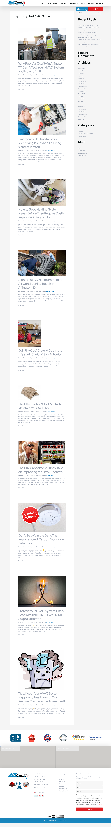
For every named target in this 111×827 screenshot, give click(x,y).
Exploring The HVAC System (38, 75)
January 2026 (81, 83)
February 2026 (82, 81)
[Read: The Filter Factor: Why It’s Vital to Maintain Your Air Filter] (29, 392)
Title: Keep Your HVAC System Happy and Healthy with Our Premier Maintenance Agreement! (41, 697)
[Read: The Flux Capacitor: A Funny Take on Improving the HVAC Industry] (42, 452)
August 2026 (81, 68)
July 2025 (80, 96)
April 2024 (81, 119)
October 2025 (82, 89)
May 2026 (80, 76)
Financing (91, 3)
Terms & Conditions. (86, 806)
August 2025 (81, 94)
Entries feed (81, 150)
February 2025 (82, 109)
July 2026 (80, 71)
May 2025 (80, 101)
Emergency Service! (97, 8)
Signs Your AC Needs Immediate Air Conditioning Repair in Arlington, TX (40, 284)
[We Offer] (78, 9)
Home (42, 3)
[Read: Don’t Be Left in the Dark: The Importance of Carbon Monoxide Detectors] (42, 517)
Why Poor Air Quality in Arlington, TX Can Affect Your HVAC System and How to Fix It (41, 67)
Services (63, 3)
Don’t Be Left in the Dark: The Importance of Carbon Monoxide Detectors (41, 539)
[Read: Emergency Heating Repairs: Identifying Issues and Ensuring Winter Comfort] (42, 119)
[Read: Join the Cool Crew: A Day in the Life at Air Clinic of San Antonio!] (29, 333)
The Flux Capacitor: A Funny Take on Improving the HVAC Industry (40, 470)
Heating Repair (82, 136)
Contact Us (99, 3)
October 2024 (82, 117)
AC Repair (80, 131)
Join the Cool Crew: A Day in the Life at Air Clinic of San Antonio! (40, 352)
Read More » (22, 89)
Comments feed (82, 153)
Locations (73, 3)
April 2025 (81, 104)
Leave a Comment (23, 75)
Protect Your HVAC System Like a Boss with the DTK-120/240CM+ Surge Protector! (41, 615)
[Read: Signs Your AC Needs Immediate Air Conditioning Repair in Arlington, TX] (42, 263)
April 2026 (81, 78)
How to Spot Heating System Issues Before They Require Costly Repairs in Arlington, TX (41, 213)
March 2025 (81, 106)
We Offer (82, 8)
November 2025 (82, 86)
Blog (82, 3)
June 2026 (81, 73)
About (49, 3)
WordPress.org (82, 155)
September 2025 (82, 91)
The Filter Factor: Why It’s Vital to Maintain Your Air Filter (40, 406)
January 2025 (81, 111)
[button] (10, 738)
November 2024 (82, 114)
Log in (79, 148)
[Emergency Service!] (90, 9)
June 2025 (81, 99)
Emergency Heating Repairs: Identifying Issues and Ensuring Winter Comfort (39, 143)
